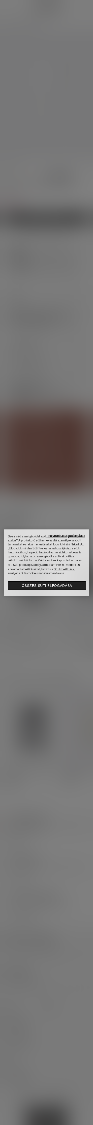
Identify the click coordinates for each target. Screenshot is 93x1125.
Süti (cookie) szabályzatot (30, 565)
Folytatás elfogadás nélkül (66, 536)
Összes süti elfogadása (47, 585)
